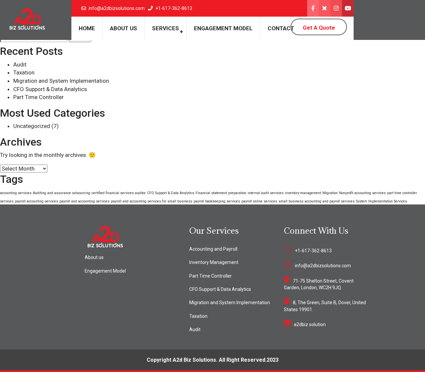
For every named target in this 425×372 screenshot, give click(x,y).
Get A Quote (319, 27)
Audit (20, 64)
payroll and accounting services (84, 201)
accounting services (16, 193)
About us (94, 257)
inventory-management (303, 193)
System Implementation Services (381, 201)
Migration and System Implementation (61, 80)
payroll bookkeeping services (217, 201)
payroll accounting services (36, 201)
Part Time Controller (38, 97)
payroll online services (259, 201)
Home (87, 28)
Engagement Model (223, 28)
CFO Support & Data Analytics (50, 89)
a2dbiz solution (310, 324)
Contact (281, 28)
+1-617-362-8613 (313, 250)
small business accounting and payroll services (317, 201)
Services (165, 28)
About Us (123, 28)
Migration (330, 193)
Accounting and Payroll (213, 249)
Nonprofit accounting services (362, 193)
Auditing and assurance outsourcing (61, 193)
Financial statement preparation (221, 193)
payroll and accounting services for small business (151, 201)
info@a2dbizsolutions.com (323, 265)
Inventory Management (213, 262)
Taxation (24, 72)
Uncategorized (31, 126)
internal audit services (266, 193)
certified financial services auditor (119, 193)
